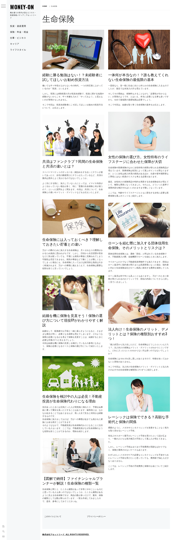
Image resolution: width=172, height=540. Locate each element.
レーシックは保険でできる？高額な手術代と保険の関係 (138, 419)
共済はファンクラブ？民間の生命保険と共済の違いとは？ (72, 164)
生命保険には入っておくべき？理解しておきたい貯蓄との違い (72, 242)
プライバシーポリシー (96, 516)
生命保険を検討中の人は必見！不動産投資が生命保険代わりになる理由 (72, 398)
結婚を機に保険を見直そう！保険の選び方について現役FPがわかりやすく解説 (72, 320)
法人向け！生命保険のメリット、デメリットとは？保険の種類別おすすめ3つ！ (138, 333)
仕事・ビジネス (18, 37)
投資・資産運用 (18, 25)
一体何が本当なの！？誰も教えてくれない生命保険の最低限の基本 (138, 77)
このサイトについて (52, 516)
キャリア (14, 43)
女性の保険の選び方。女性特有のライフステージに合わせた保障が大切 (138, 159)
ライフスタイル (18, 49)
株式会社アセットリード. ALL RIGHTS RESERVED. (65, 534)
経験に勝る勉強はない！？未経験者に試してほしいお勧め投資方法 (72, 77)
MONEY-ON (22, 7)
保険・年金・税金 (19, 31)
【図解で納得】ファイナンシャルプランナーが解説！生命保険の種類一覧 (72, 481)
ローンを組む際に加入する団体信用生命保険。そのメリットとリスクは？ (138, 245)
